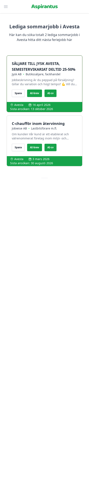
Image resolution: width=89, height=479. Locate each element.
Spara (18, 93)
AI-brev (34, 93)
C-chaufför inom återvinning (38, 123)
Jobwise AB (19, 128)
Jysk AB (17, 74)
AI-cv (50, 93)
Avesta (18, 105)
